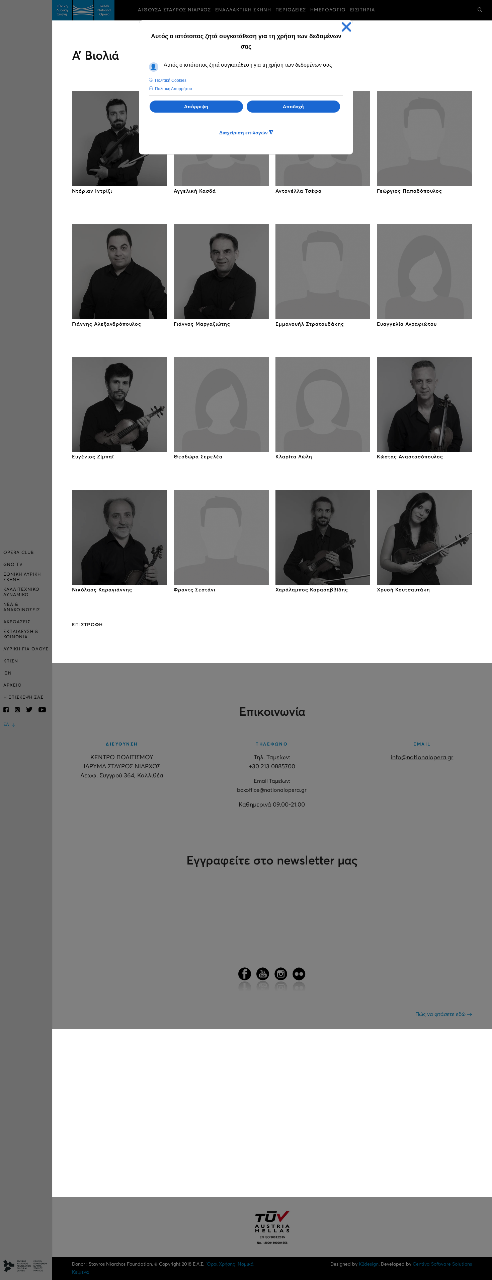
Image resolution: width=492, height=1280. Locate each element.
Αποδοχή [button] (293, 106)
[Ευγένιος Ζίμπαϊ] (119, 404)
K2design (369, 1264)
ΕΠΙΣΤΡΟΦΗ (87, 625)
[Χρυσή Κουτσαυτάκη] (424, 537)
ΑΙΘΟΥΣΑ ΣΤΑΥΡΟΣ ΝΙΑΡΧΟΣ (174, 10)
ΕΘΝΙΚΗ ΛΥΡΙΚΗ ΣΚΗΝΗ (22, 577)
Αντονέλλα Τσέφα (298, 191)
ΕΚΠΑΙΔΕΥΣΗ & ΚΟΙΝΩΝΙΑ (20, 634)
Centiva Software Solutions (442, 1264)
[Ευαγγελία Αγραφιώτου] (424, 271)
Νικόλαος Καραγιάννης (102, 589)
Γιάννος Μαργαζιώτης (202, 324)
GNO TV (13, 565)
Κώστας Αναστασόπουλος (410, 456)
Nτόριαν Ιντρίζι (92, 191)
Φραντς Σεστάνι (195, 589)
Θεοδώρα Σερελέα (198, 456)
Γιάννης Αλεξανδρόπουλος (106, 324)
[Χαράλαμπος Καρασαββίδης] (323, 537)
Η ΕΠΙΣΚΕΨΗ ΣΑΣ (23, 697)
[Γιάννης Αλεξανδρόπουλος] (119, 271)
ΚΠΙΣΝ (10, 661)
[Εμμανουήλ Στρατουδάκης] (323, 271)
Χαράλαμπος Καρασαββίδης (311, 589)
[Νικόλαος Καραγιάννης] (119, 537)
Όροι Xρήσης (221, 1264)
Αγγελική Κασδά (195, 191)
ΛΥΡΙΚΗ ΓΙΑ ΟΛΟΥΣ (26, 649)
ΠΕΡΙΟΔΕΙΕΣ (290, 10)
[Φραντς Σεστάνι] (221, 537)
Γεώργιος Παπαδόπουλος (409, 191)
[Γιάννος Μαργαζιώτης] (221, 271)
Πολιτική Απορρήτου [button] (173, 88)
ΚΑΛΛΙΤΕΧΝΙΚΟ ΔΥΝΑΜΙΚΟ (21, 592)
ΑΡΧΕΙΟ (12, 685)
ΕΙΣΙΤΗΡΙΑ (362, 10)
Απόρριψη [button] (196, 106)
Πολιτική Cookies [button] (170, 80)
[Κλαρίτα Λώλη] (323, 404)
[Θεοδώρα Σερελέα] (221, 404)
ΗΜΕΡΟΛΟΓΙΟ (328, 10)
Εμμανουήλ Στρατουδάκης (309, 324)
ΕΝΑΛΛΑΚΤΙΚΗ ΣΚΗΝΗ (243, 10)
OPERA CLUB (18, 553)
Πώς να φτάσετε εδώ (441, 1014)
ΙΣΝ (7, 673)
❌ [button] (346, 27)
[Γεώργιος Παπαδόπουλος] (424, 138)
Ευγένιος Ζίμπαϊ (93, 456)
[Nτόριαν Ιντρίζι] (119, 138)
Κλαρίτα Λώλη (293, 456)
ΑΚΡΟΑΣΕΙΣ (17, 622)
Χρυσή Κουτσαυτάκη (403, 589)
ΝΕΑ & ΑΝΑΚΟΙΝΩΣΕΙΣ (21, 607)
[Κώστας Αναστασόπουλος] (424, 404)
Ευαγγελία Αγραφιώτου (407, 324)
